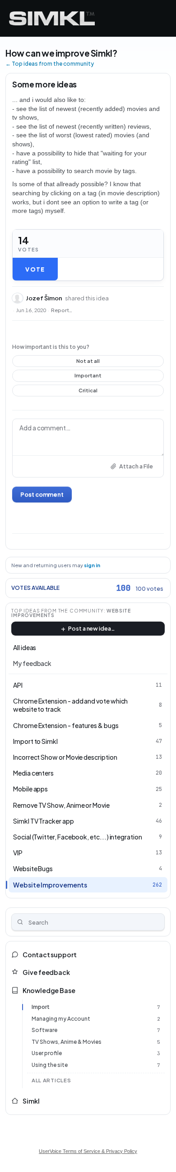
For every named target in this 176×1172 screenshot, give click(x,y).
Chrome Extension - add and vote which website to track (70, 705)
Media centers (33, 773)
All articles (51, 1080)
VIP (18, 853)
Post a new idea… (91, 628)
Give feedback (46, 972)
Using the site (50, 1064)
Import (41, 1006)
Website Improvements (50, 885)
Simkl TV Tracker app (43, 821)
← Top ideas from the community (49, 63)
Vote (35, 269)
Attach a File (136, 466)
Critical (88, 391)
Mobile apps (30, 789)
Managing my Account (61, 1018)
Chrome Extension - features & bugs (66, 725)
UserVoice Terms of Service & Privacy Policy (88, 1151)
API (18, 685)
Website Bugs (33, 868)
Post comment (42, 494)
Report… (61, 310)
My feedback (32, 663)
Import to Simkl (35, 741)
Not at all (88, 362)
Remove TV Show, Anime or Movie (61, 805)
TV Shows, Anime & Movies (67, 1041)
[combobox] (88, 922)
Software (44, 1030)
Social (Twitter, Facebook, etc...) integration (77, 837)
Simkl (31, 1101)
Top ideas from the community (57, 610)
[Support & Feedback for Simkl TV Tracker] (52, 18)
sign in (92, 565)
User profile (47, 1053)
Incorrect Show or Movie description (65, 757)
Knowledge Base (49, 990)
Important (88, 376)
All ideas (24, 647)
